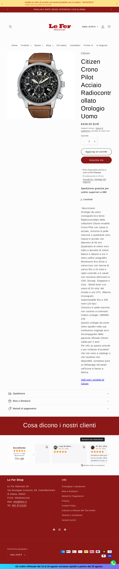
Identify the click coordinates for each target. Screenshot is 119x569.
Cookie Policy (69, 506)
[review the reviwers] (43, 448)
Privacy (65, 501)
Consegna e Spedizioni (73, 486)
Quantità (84, 136)
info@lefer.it (20, 501)
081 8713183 (19, 505)
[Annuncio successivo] (111, 9)
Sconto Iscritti (69, 520)
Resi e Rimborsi (70, 491)
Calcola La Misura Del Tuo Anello (78, 510)
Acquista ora (96, 160)
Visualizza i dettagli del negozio (94, 180)
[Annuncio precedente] (7, 9)
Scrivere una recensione (92, 439)
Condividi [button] (88, 199)
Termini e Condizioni (72, 515)
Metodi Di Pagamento (73, 496)
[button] (10, 27)
